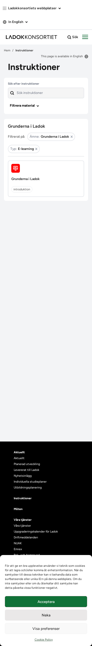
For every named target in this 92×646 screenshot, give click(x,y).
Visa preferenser (46, 628)
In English (15, 22)
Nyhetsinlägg (23, 475)
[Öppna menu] (85, 37)
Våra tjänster (22, 525)
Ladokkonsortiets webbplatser (32, 8)
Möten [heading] (18, 509)
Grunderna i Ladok (25, 179)
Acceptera (46, 602)
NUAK (18, 543)
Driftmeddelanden (26, 537)
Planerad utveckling (27, 464)
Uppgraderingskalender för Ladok (36, 531)
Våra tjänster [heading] (23, 519)
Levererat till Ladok (26, 470)
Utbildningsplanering (28, 487)
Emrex (18, 549)
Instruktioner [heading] (23, 498)
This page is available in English (62, 56)
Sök (74, 37)
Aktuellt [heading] (19, 452)
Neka (46, 615)
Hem (7, 50)
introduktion (21, 189)
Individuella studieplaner (30, 481)
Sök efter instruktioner (23, 83)
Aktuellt (19, 458)
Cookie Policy (44, 639)
